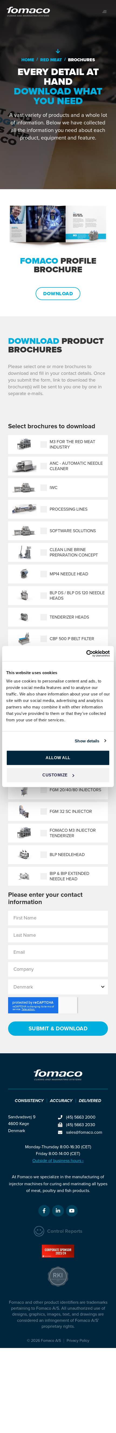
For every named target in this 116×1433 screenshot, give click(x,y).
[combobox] (58, 986)
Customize (55, 775)
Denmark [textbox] (23, 986)
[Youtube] (72, 1211)
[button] (104, 11)
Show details (87, 740)
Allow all (58, 757)
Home (27, 60)
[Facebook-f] (44, 1211)
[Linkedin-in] (58, 1211)
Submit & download (58, 1028)
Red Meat (51, 60)
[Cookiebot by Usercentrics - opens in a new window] (86, 653)
